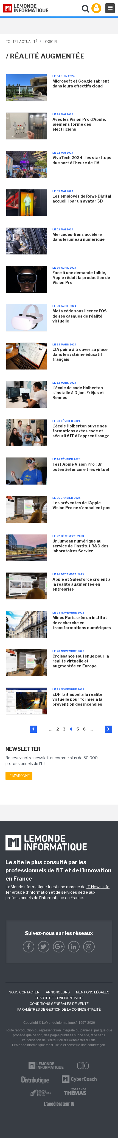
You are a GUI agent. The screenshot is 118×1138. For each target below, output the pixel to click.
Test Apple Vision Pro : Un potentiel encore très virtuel (80, 466)
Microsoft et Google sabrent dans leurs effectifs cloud (80, 83)
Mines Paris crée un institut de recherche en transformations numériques (81, 622)
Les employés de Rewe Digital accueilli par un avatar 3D (81, 198)
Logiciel (50, 42)
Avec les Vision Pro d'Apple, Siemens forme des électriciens (79, 124)
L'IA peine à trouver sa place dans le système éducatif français (80, 354)
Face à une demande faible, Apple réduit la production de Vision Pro (81, 277)
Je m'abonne (19, 776)
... (50, 729)
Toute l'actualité (21, 42)
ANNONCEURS (58, 992)
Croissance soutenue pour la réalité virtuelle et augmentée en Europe (80, 661)
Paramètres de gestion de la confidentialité (59, 1009)
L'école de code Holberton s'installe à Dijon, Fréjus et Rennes (78, 392)
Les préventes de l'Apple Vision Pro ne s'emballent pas (81, 505)
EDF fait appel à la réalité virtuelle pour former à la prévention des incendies (77, 699)
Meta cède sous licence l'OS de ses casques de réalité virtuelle (79, 316)
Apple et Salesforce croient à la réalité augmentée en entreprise (81, 584)
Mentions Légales (92, 992)
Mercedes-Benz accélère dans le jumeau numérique (78, 237)
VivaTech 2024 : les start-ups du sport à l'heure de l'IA (81, 160)
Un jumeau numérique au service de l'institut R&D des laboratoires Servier (80, 546)
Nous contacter (24, 992)
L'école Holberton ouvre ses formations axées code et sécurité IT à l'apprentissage (80, 431)
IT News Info (97, 886)
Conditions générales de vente (59, 1004)
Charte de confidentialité (59, 998)
